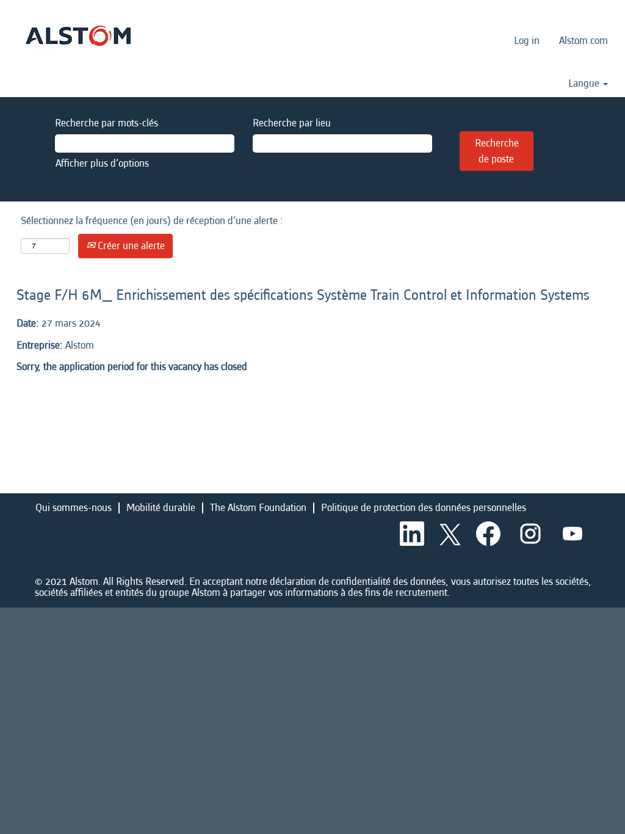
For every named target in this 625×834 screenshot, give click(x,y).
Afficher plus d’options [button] (102, 163)
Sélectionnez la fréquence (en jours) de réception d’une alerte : (152, 220)
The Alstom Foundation (258, 507)
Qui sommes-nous (73, 507)
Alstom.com (583, 40)
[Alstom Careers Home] (78, 35)
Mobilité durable (160, 507)
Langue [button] (585, 84)
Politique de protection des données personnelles (423, 507)
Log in (527, 40)
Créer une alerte (130, 245)
